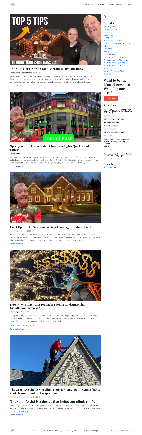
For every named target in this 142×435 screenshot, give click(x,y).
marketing (108, 49)
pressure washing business (115, 57)
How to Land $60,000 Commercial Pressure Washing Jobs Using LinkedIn (117, 141)
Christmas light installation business (43, 315)
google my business (112, 32)
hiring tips (108, 37)
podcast (107, 51)
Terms (34, 430)
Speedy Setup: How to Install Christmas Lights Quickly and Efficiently (49, 147)
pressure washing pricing (114, 62)
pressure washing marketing (116, 60)
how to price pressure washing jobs (117, 44)
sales (106, 68)
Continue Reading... (17, 85)
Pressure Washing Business (94, 4)
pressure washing (27, 72)
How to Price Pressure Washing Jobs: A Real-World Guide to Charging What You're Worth (118, 111)
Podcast (67, 430)
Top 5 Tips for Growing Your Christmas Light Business (46, 68)
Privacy (42, 430)
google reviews (110, 35)
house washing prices (113, 40)
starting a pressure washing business (116, 72)
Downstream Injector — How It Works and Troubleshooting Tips (118, 155)
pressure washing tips (113, 65)
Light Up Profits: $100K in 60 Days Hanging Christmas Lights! (51, 227)
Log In (129, 4)
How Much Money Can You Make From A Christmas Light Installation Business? (48, 306)
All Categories (109, 26)
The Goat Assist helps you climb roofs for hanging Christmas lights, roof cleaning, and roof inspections (55, 391)
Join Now (111, 99)
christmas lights (15, 72)
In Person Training (54, 430)
